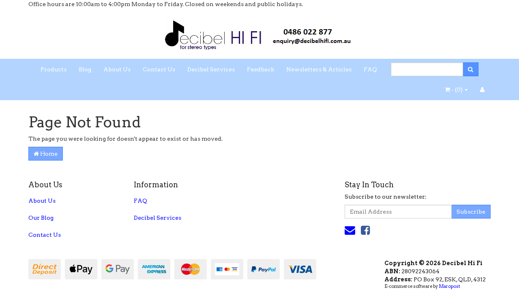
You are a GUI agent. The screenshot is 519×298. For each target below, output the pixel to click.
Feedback (260, 69)
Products (53, 69)
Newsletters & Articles (319, 69)
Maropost (449, 286)
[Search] (470, 69)
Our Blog (41, 217)
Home (48, 153)
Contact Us (159, 69)
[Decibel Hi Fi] (259, 33)
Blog (85, 69)
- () (457, 89)
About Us (117, 69)
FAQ (370, 69)
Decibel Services (211, 69)
